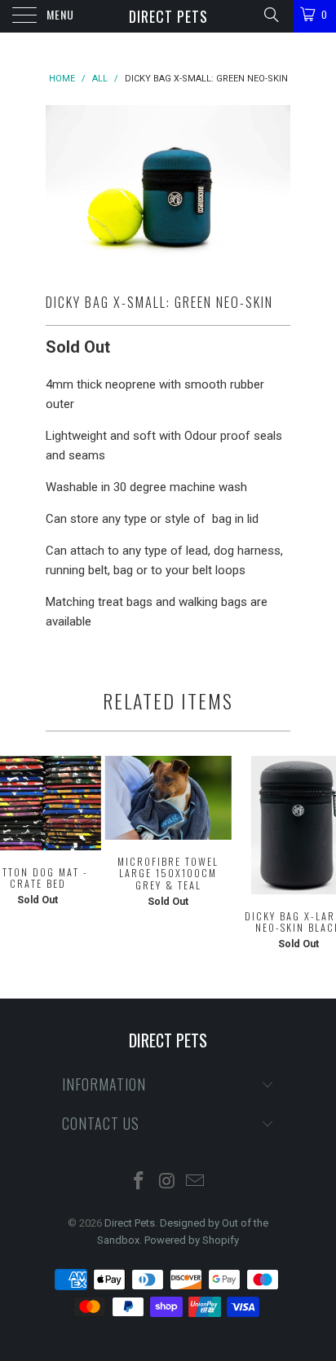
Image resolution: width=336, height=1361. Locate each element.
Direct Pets (168, 16)
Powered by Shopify (191, 1240)
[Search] (270, 14)
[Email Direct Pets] (195, 1182)
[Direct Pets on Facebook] (138, 1182)
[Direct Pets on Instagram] (167, 1182)
